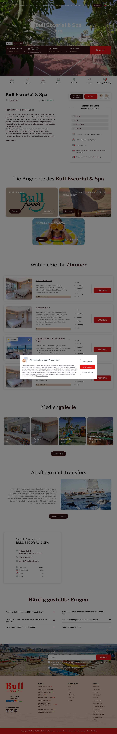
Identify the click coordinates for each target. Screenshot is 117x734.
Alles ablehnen (87, 372)
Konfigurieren (87, 362)
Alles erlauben (88, 367)
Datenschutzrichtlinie (42, 376)
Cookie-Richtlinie (70, 374)
